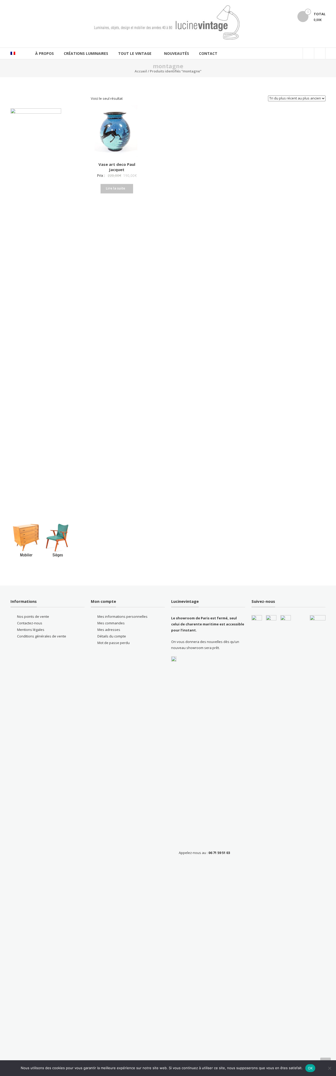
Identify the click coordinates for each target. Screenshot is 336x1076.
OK (310, 1068)
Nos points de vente (33, 616)
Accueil (141, 71)
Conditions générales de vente (41, 636)
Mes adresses (108, 629)
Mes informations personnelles (122, 616)
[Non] (329, 1068)
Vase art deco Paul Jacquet (116, 167)
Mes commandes (111, 623)
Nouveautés (176, 53)
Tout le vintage (134, 53)
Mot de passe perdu (113, 642)
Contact (208, 53)
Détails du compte (111, 636)
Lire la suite (115, 188)
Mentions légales (30, 629)
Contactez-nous (29, 623)
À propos (44, 53)
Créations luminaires (86, 53)
